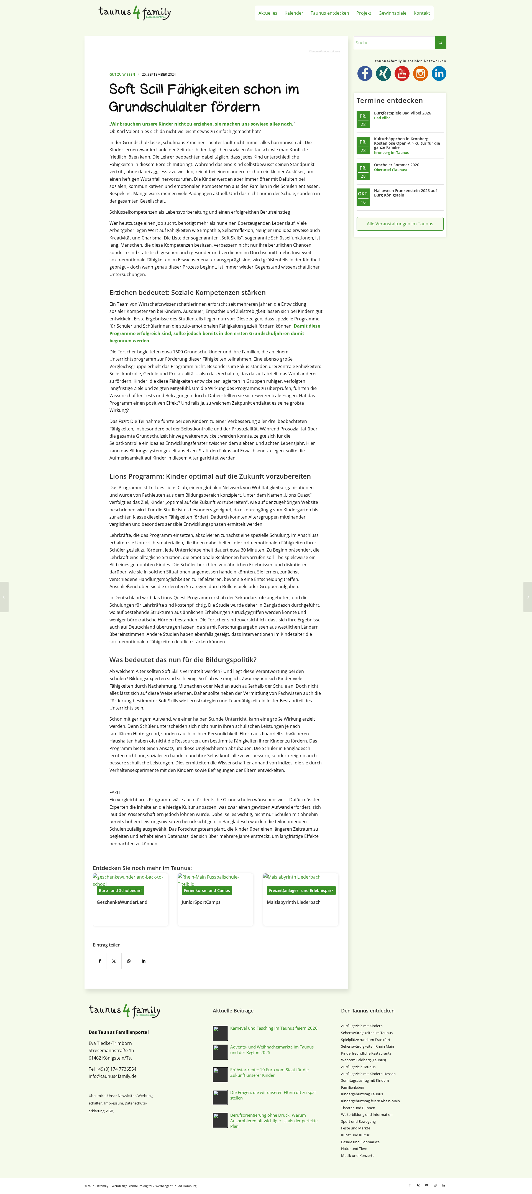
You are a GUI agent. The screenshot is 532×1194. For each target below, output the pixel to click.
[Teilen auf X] (113, 961)
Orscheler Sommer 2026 (396, 164)
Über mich (97, 1095)
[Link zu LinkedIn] (443, 1185)
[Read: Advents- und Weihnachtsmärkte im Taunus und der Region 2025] (220, 1052)
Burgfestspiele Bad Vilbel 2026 (402, 113)
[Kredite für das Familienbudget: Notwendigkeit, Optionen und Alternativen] (4, 597)
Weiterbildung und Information (367, 1114)
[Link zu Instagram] (435, 1185)
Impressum (113, 1103)
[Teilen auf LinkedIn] (143, 961)
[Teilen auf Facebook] (99, 961)
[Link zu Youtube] (427, 1185)
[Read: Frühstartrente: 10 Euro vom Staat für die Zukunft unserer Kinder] (220, 1074)
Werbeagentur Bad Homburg (175, 1186)
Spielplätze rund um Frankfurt (365, 1039)
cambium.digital (140, 1186)
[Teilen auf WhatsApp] (129, 961)
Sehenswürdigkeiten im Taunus (367, 1032)
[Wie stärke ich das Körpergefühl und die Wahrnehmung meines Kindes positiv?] (527, 597)
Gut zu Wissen (122, 74)
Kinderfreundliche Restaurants (366, 1053)
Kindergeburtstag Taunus (362, 1093)
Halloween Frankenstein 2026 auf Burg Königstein (405, 192)
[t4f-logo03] (140, 13)
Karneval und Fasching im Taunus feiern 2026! (274, 1028)
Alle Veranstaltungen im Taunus (400, 224)
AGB (109, 1110)
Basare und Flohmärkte (360, 1141)
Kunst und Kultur (355, 1134)
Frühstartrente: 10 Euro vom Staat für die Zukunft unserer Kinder (269, 1072)
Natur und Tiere (354, 1148)
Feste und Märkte (355, 1128)
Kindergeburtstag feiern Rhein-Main (370, 1100)
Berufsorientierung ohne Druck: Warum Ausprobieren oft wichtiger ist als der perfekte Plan (274, 1120)
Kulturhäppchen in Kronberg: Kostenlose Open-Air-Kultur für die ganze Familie (407, 143)
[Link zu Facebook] (410, 1185)
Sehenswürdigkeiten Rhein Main (367, 1046)
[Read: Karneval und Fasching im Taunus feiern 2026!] (220, 1033)
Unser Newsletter (121, 1095)
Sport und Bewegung (358, 1121)
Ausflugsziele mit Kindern (362, 1025)
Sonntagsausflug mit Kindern (365, 1080)
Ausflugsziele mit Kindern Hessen (368, 1073)
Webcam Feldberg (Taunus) (363, 1059)
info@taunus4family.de (113, 1076)
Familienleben (352, 1087)
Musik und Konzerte (357, 1155)
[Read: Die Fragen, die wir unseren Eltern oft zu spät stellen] (220, 1097)
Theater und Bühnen (358, 1107)
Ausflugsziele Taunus (358, 1066)
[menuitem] (268, 13)
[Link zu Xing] (418, 1185)
